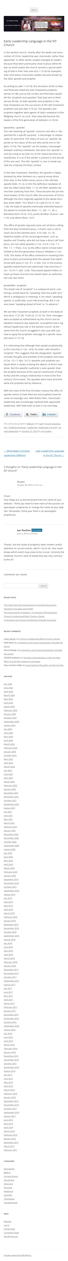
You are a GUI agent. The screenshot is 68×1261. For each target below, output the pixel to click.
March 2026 (9, 695)
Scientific (8, 1195)
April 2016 (8, 1041)
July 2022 (8, 770)
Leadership (32, 427)
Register (7, 1221)
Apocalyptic (9, 1168)
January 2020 (10, 875)
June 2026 (8, 687)
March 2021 (9, 823)
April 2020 (8, 864)
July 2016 (8, 1033)
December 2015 (11, 1056)
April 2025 (8, 702)
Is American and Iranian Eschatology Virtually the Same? (30, 620)
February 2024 (10, 747)
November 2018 (11, 928)
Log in (6, 1225)
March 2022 (9, 781)
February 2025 (10, 710)
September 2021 (11, 804)
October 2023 (10, 755)
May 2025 (8, 699)
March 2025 (9, 706)
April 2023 (8, 762)
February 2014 (10, 1135)
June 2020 (8, 856)
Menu (34, 10)
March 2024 (9, 744)
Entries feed (9, 1228)
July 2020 (8, 853)
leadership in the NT (47, 427)
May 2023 (8, 759)
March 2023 (9, 766)
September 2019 (11, 890)
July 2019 (8, 898)
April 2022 (8, 778)
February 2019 (10, 917)
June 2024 (8, 732)
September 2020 (11, 845)
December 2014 (11, 1101)
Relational (8, 1191)
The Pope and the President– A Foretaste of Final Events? (30, 612)
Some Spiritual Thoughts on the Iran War (44, 665)
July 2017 (8, 988)
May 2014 (8, 1123)
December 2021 (11, 793)
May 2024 (8, 736)
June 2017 (8, 992)
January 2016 (10, 1052)
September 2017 (11, 980)
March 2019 (9, 913)
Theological (9, 1198)
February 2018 (10, 962)
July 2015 (8, 1074)
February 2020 (10, 871)
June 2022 (8, 774)
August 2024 (9, 725)
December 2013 (11, 1142)
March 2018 (9, 958)
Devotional (9, 1180)
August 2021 (9, 808)
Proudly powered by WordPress (17, 1255)
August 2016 (9, 1029)
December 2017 (11, 969)
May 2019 (8, 905)
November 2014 (11, 1104)
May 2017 (8, 995)
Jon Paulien (46, 431)
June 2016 (8, 1037)
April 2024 (8, 740)
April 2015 (8, 1086)
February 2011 (10, 1150)
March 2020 (9, 868)
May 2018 (8, 950)
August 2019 (9, 894)
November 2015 (11, 1059)
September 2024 (11, 721)
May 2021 (8, 819)
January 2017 (10, 1011)
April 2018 (8, 954)
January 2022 (10, 789)
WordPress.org (11, 1236)
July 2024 (8, 729)
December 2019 (11, 879)
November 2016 (11, 1018)
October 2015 (10, 1063)
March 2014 (9, 1131)
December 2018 (11, 924)
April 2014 (8, 1127)
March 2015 (9, 1089)
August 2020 (9, 849)
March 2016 (9, 1044)
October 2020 (10, 841)
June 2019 (8, 902)
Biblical (30, 423)
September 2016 (11, 1026)
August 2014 (9, 1116)
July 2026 (8, 684)
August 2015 (9, 1071)
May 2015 (8, 1082)
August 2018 (9, 939)
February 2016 (10, 1048)
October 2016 (10, 1022)
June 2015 (8, 1078)
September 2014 (11, 1112)
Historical (8, 1183)
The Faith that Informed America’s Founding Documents (30, 605)
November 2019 (11, 883)
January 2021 (10, 830)
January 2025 (10, 714)
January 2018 (10, 965)
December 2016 (11, 1014)
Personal (8, 1187)
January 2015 (10, 1097)
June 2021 (8, 815)
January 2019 (10, 920)
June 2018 (8, 947)
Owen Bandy (10, 638)
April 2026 (8, 691)
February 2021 (10, 826)
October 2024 (10, 717)
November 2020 (11, 838)
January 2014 (10, 1138)
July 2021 (8, 811)
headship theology (17, 427)
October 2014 (10, 1108)
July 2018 (8, 943)
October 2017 (10, 977)
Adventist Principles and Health (18, 608)
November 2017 (11, 973)
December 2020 (11, 834)
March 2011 (9, 1146)
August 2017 (9, 984)
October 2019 (10, 887)
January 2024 (10, 751)
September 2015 (11, 1067)
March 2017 (9, 1003)
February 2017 (10, 1007)
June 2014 (8, 1120)
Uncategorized (10, 1202)
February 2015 (10, 1093)
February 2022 (10, 785)
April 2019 (8, 909)
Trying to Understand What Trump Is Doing (24, 616)
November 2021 (11, 796)
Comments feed (11, 1232)
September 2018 (11, 935)
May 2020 (8, 860)
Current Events (11, 1176)
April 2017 (8, 999)
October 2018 (10, 932)
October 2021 (10, 800)
